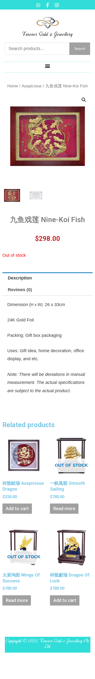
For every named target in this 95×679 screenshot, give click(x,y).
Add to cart (17, 508)
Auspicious (32, 86)
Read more (64, 508)
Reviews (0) (20, 289)
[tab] (47, 278)
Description (20, 277)
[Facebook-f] (47, 5)
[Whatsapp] (38, 5)
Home (12, 86)
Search (79, 49)
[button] (48, 66)
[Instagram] (56, 5)
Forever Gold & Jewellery (47, 34)
